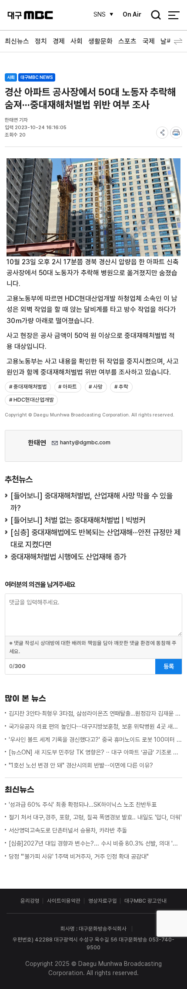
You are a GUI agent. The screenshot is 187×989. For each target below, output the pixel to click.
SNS (100, 14)
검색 (153, 15)
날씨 (166, 41)
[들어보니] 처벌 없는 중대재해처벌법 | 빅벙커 (77, 520)
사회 (76, 41)
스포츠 (127, 41)
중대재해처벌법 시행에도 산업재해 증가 (68, 556)
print (176, 132)
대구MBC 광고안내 (145, 900)
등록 (169, 666)
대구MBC (30, 15)
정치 (41, 41)
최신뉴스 (17, 41)
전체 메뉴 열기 (173, 15)
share (162, 132)
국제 (149, 41)
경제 (59, 41)
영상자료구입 (102, 900)
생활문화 (100, 41)
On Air (132, 14)
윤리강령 (30, 900)
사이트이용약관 (63, 900)
